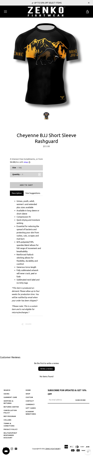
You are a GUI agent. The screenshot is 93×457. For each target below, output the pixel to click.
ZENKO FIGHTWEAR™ (53, 449)
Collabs (7, 420)
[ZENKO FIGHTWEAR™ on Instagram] (12, 448)
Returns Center (11, 407)
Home (28, 390)
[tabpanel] (26, 256)
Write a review (46, 369)
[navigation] (5, 12)
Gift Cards (31, 408)
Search (7, 390)
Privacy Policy (11, 429)
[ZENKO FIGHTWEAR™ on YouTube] (16, 448)
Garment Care (10, 397)
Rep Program (10, 416)
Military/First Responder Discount (10, 435)
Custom (29, 397)
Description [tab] (17, 193)
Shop (28, 394)
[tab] (33, 193)
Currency (30, 404)
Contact (30, 401)
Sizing (6, 394)
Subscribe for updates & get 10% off (67, 392)
